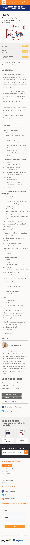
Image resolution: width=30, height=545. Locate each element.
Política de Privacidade (7, 480)
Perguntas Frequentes (7, 478)
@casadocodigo (10, 495)
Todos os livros (5, 471)
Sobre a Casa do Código (8, 469)
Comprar (25, 45)
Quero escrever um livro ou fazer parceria (12, 475)
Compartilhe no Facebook (13, 407)
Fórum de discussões (11, 398)
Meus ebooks (7, 465)
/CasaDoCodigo (10, 491)
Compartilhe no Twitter (12, 411)
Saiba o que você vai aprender (13, 122)
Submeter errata (11, 394)
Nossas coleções (6, 473)
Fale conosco (5, 482)
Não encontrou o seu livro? (13, 448)
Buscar (25, 452)
